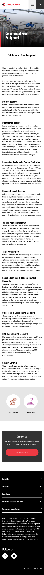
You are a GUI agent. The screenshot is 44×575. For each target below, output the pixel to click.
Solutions (5, 486)
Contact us (37, 569)
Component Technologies (11, 509)
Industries (5, 479)
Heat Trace (6, 494)
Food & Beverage (13, 412)
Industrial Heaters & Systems (12, 501)
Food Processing (30, 412)
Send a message (22, 452)
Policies (27, 569)
